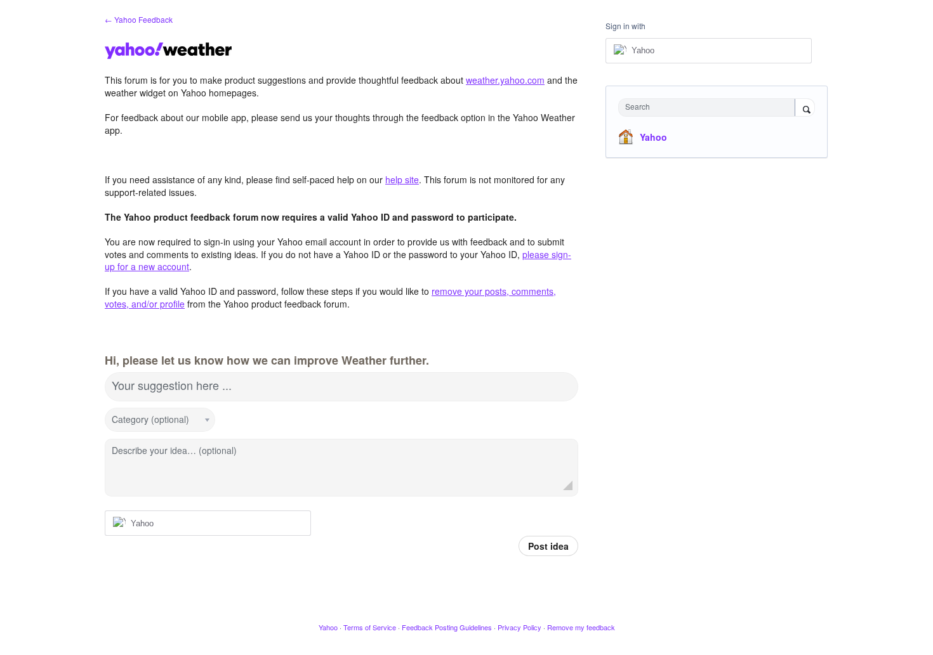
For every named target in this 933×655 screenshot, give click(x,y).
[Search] (805, 108)
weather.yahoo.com (505, 80)
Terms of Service (369, 627)
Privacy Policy (519, 627)
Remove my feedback (581, 627)
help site (402, 179)
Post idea (548, 546)
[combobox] (710, 107)
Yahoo (653, 137)
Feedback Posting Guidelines (447, 627)
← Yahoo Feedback (139, 19)
